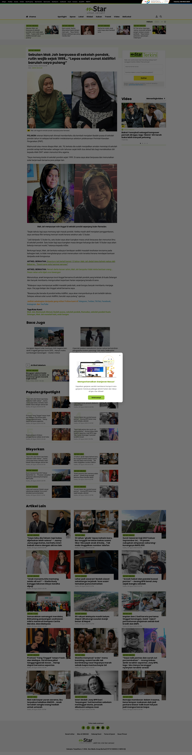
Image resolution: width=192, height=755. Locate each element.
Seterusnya (96, 397)
